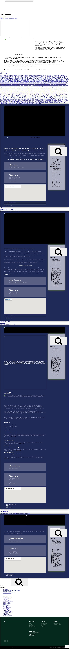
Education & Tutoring (56, 174)
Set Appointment (31, 635)
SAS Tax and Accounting (56, 164)
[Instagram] (7, 641)
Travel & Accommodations (56, 186)
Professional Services (55, 180)
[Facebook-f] (5, 641)
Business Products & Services (57, 173)
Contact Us (50, 4)
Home (37, 1)
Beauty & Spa (54, 171)
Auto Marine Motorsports (56, 170)
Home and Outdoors (55, 277)
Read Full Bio (13, 436)
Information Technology (56, 178)
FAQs (63, 1)
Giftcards (57, 1)
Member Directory (43, 1)
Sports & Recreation (55, 185)
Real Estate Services (55, 181)
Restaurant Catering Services (57, 182)
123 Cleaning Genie (4, 511)
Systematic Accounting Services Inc (56, 163)
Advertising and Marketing (56, 168)
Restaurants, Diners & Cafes (57, 183)
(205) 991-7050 (33, 634)
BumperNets (2, 323)
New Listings (54, 177)
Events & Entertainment (56, 275)
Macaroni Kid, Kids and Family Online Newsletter (56, 160)
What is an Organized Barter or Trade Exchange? (9, 18)
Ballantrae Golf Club (4, 73)
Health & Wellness (55, 276)
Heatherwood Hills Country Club (6, 209)
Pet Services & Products (56, 169)
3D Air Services (55, 158)
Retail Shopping (55, 184)
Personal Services (55, 179)
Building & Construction (56, 172)
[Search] (58, 151)
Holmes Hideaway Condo (56, 161)
